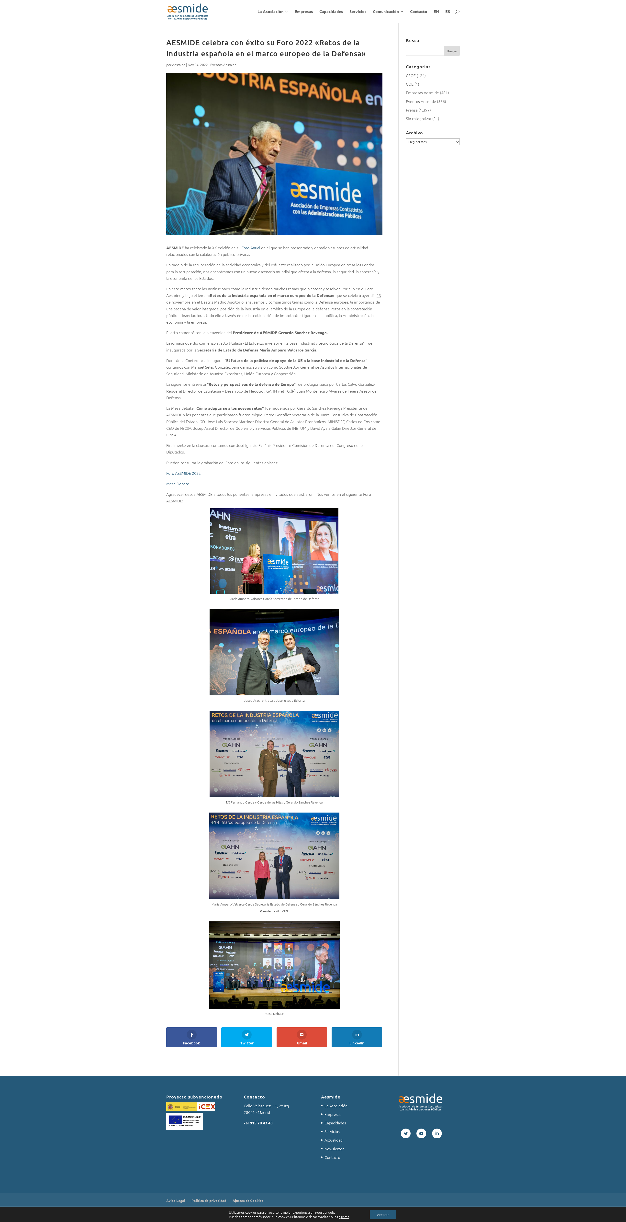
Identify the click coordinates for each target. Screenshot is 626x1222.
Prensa (412, 110)
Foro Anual (251, 247)
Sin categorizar (418, 118)
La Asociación (270, 12)
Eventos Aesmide (223, 64)
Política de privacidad (208, 1200)
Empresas (304, 12)
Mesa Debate (177, 483)
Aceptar (383, 1214)
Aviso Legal (175, 1200)
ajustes (344, 1216)
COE (410, 84)
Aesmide (178, 64)
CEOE (411, 75)
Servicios (358, 12)
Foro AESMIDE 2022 (183, 473)
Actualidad (333, 1140)
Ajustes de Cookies (248, 1200)
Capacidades (331, 12)
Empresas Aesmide (422, 92)
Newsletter (334, 1148)
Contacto (418, 12)
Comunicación (386, 12)
